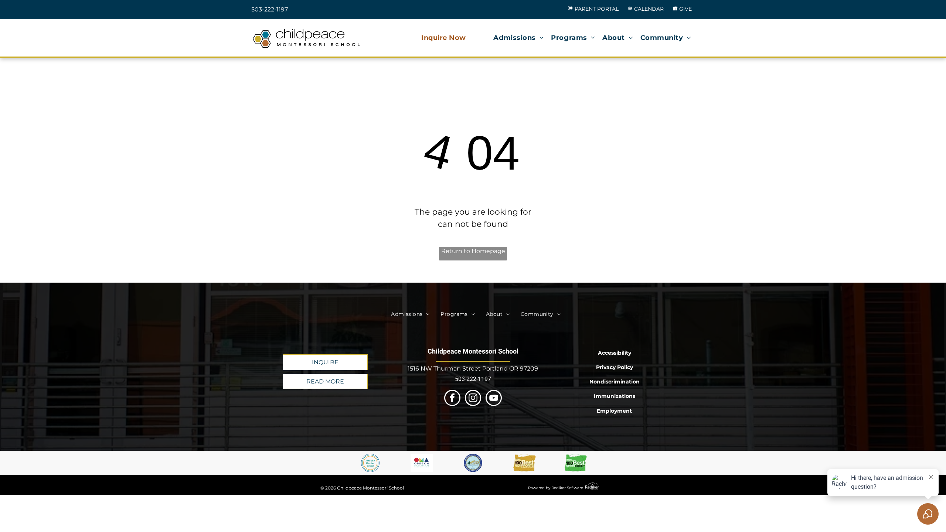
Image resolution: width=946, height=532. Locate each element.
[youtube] (494, 399)
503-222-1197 (269, 9)
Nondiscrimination (614, 381)
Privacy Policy (614, 367)
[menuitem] (444, 38)
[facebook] (452, 399)
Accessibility (614, 352)
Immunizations (614, 396)
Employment (614, 410)
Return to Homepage (473, 251)
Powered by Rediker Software (555, 487)
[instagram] (473, 399)
